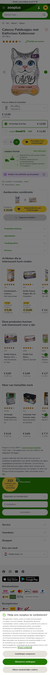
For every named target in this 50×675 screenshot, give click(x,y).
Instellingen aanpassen (25, 654)
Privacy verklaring (25, 647)
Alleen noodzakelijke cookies (25, 669)
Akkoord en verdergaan (25, 662)
